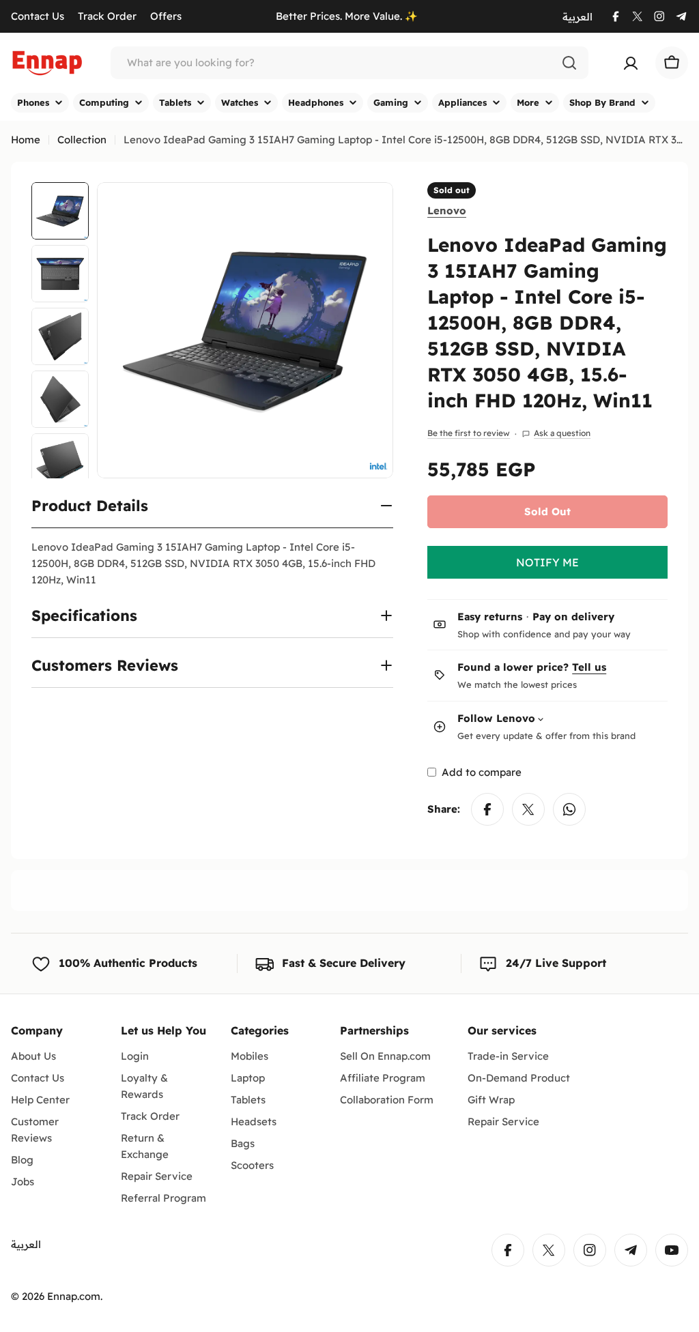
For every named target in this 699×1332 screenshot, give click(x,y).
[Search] (569, 63)
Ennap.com (73, 1296)
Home (25, 139)
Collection (81, 139)
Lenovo (446, 210)
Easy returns (489, 616)
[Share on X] (528, 809)
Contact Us (37, 16)
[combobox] (349, 62)
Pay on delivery (573, 616)
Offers (166, 16)
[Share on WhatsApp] (569, 809)
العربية (577, 17)
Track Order (107, 16)
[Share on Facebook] (487, 809)
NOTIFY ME (547, 562)
